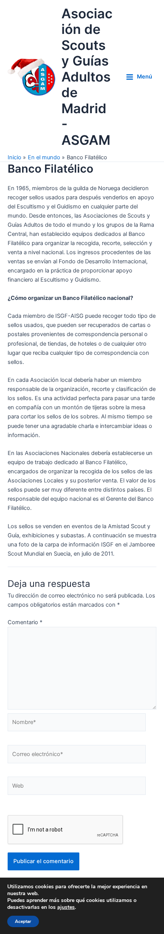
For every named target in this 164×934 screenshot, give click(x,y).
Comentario (25, 622)
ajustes (66, 907)
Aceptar (23, 921)
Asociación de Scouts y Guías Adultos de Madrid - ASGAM (87, 76)
